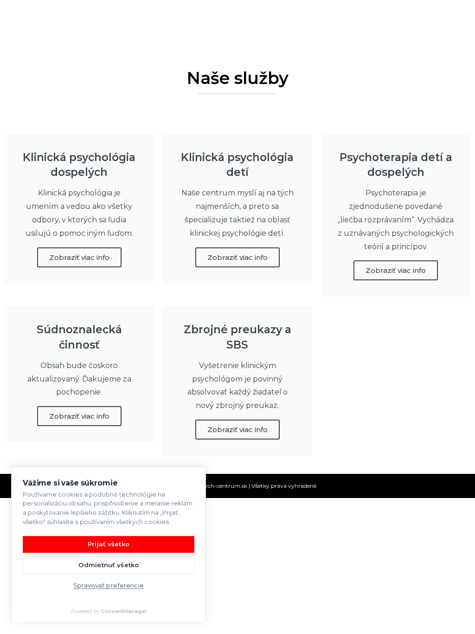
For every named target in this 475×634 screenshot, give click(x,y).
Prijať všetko (108, 544)
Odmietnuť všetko (108, 565)
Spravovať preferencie (108, 585)
